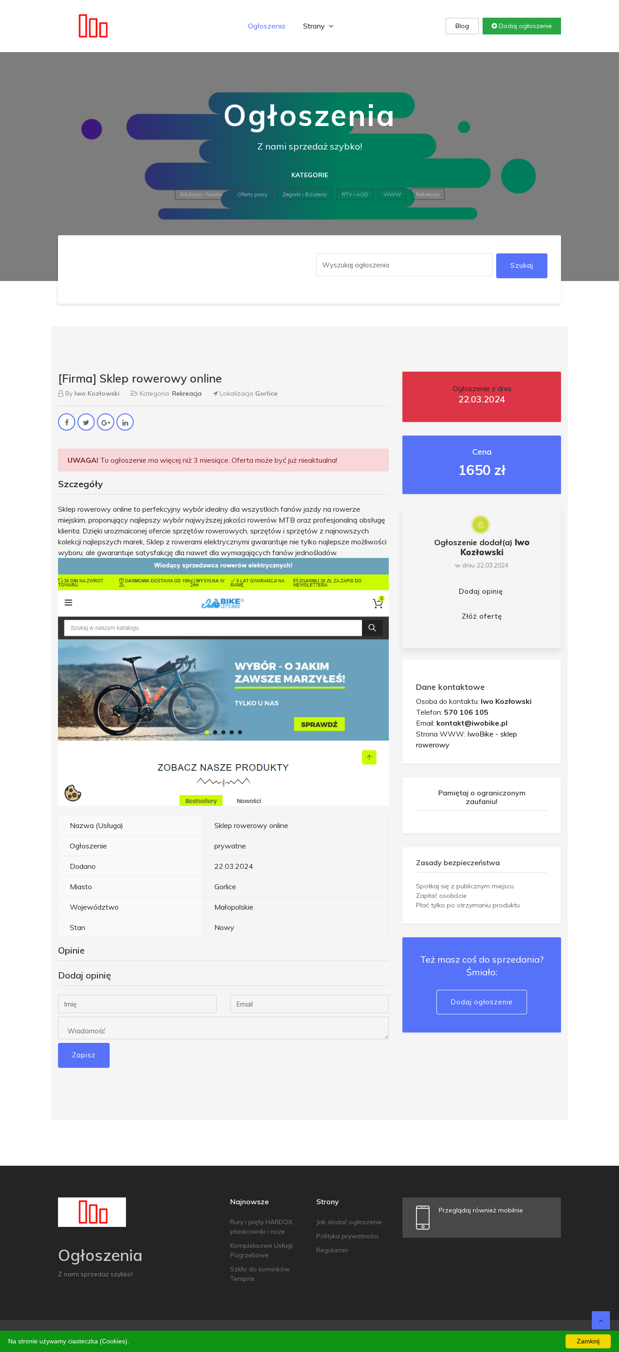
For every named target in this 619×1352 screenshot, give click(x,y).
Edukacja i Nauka (201, 194)
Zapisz (84, 1055)
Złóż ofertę (482, 616)
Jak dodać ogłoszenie (349, 1222)
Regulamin (332, 1250)
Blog (462, 26)
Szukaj (521, 265)
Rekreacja (428, 194)
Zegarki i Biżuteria (304, 194)
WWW (392, 194)
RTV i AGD (355, 194)
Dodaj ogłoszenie (524, 26)
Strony (315, 25)
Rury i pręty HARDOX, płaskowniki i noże (262, 1227)
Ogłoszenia (266, 25)
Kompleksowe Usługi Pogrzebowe (261, 1250)
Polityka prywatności (347, 1236)
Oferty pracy (252, 194)
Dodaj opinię (481, 591)
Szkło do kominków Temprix (260, 1274)
